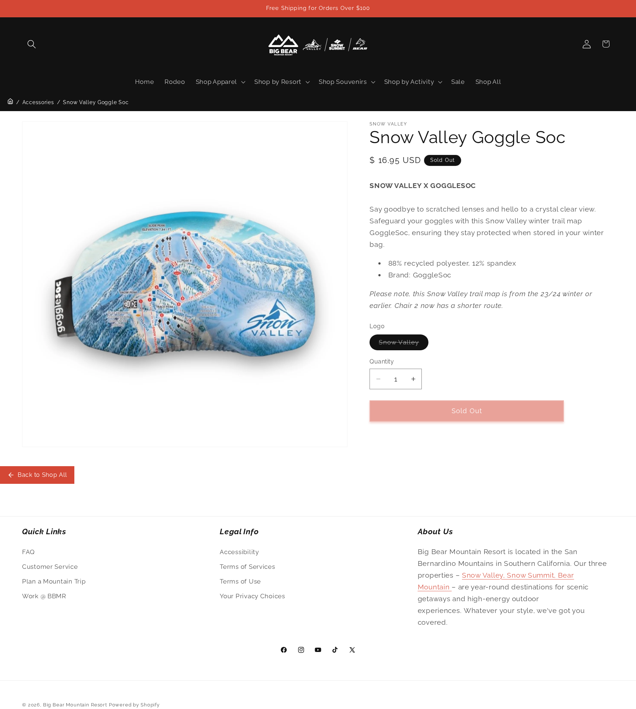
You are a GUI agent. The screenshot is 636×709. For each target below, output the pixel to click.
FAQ (28, 552)
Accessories (38, 102)
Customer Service (50, 566)
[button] (32, 44)
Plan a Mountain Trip (53, 581)
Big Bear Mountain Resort (75, 705)
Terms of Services (247, 566)
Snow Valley (403, 344)
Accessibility (239, 552)
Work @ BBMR (44, 596)
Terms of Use (240, 581)
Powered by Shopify (134, 705)
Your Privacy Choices (252, 596)
